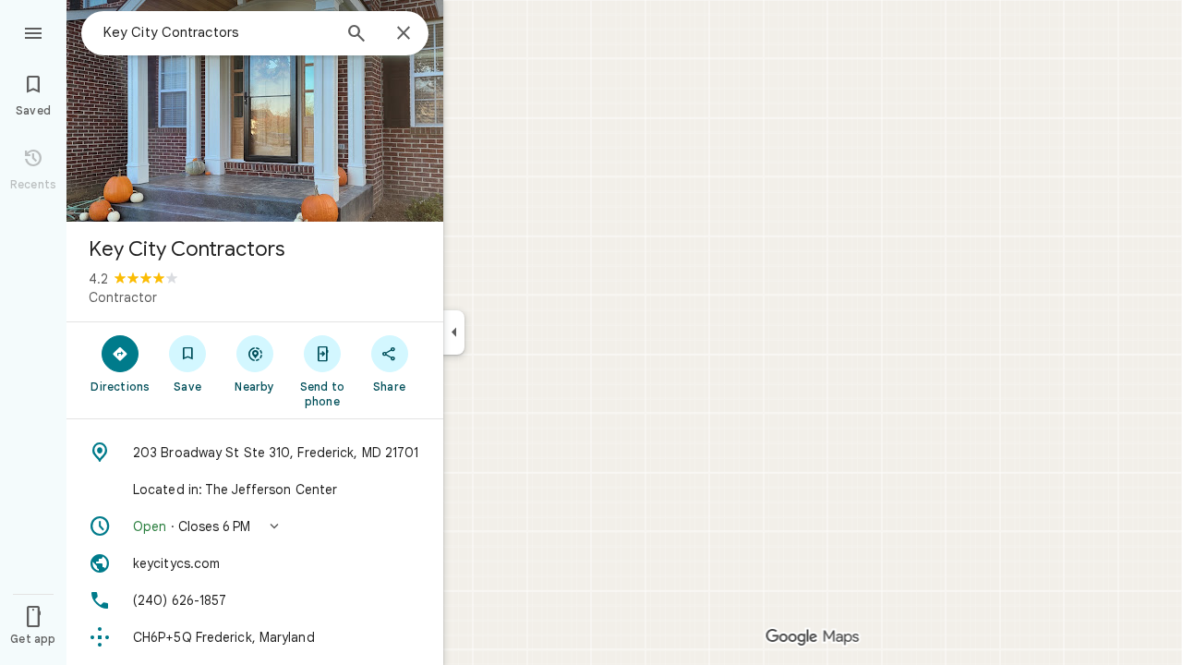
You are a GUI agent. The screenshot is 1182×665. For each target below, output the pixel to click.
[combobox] (217, 32)
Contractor (123, 297)
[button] (254, 526)
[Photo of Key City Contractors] (254, 111)
